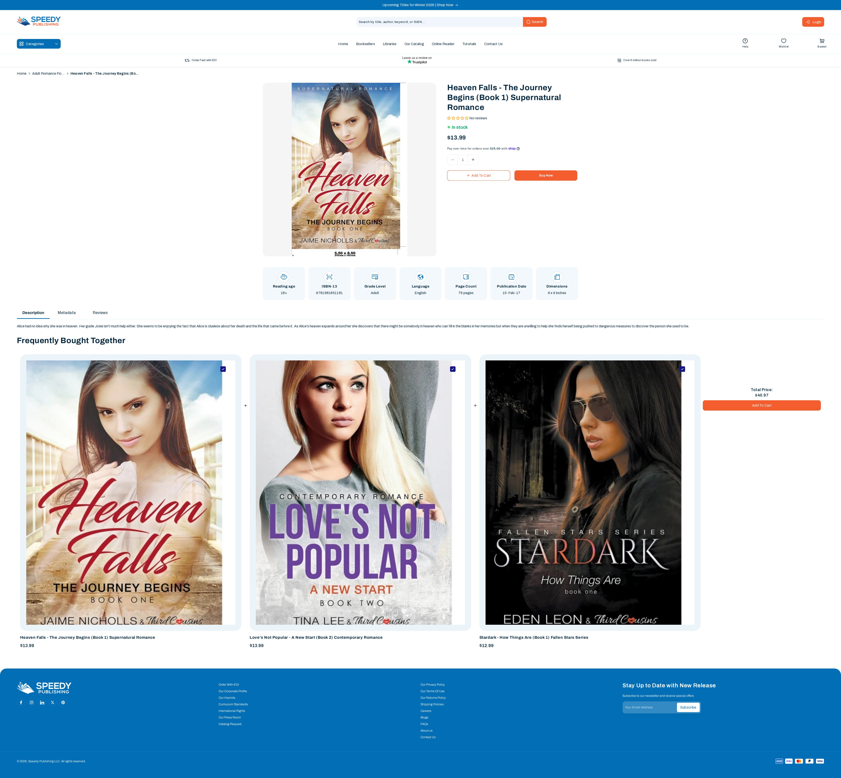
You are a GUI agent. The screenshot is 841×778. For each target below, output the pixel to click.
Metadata (67, 312)
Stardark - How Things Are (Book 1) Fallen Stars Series (533, 637)
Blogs (424, 717)
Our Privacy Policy (432, 684)
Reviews (100, 312)
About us (426, 730)
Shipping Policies (432, 704)
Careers (425, 711)
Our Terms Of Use (432, 691)
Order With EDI (229, 684)
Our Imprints (227, 697)
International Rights (232, 711)
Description (33, 312)
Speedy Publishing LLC (44, 761)
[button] (822, 44)
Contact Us (428, 737)
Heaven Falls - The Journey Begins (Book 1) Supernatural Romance (87, 637)
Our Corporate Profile (233, 691)
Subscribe (688, 707)
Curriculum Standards (233, 704)
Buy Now (546, 175)
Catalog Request (230, 724)
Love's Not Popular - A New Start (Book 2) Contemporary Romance (316, 637)
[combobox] (452, 22)
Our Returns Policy (433, 697)
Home (22, 73)
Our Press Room (230, 717)
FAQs (424, 724)
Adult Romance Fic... (48, 73)
